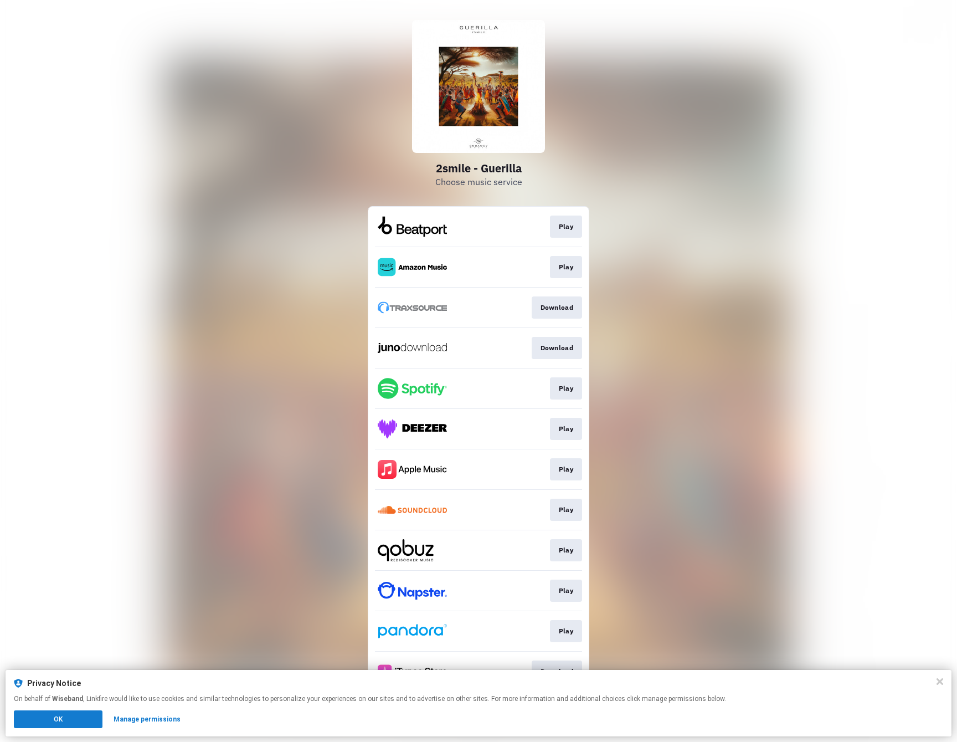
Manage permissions (147, 719)
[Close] (940, 681)
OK (58, 719)
